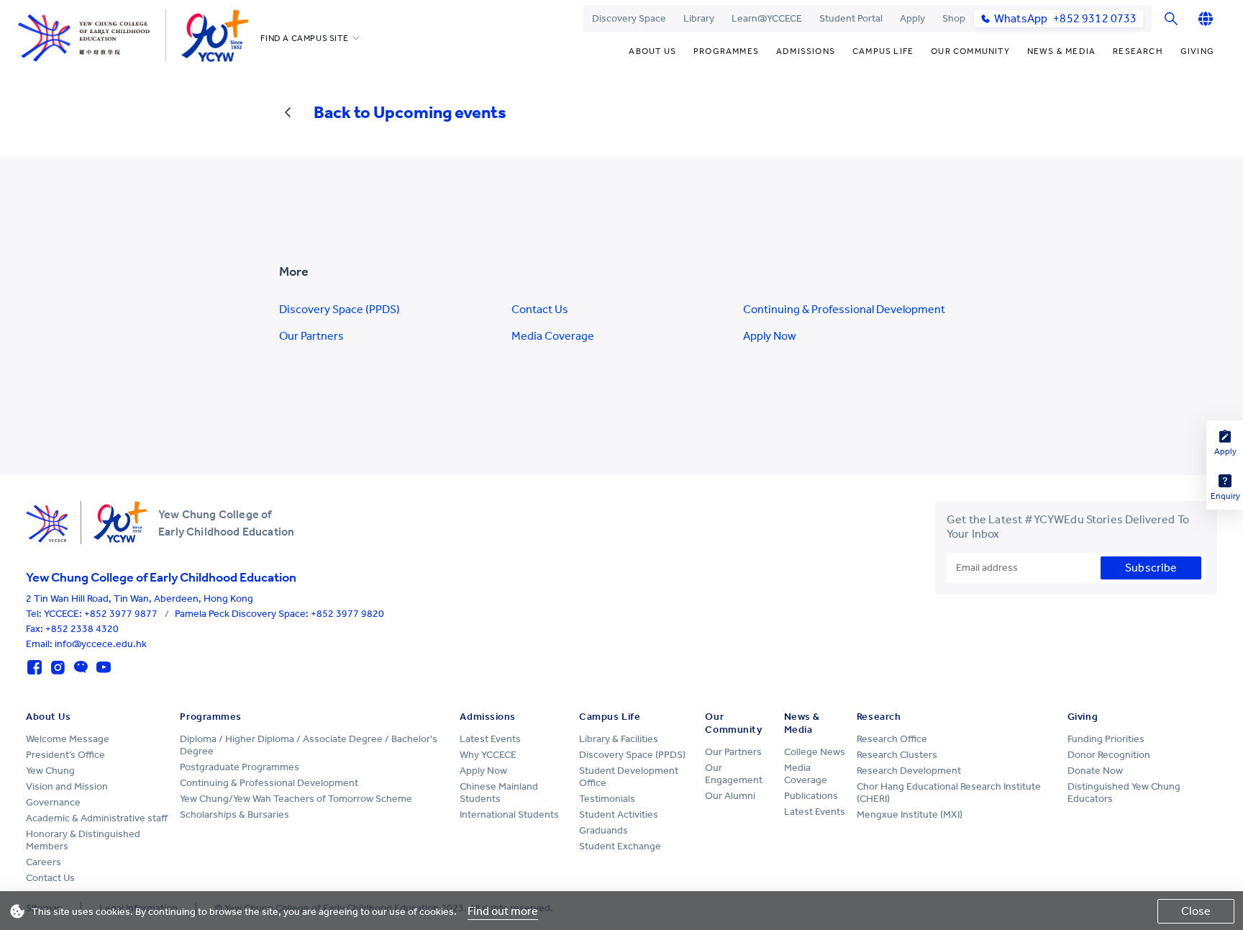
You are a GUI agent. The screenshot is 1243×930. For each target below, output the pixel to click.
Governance (53, 802)
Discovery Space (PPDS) (339, 309)
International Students (509, 814)
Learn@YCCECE (767, 18)
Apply (912, 18)
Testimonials (607, 799)
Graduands (603, 830)
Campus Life (883, 51)
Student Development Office (628, 776)
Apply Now (769, 336)
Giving (1197, 51)
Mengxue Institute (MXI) (909, 814)
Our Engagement (733, 774)
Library (698, 18)
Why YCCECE (488, 755)
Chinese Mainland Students (499, 792)
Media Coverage (552, 336)
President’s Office (65, 755)
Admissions (805, 51)
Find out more (503, 911)
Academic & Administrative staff (97, 818)
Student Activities (618, 814)
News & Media (1061, 51)
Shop (953, 18)
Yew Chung (50, 770)
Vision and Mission (67, 786)
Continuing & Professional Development (844, 309)
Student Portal (851, 18)
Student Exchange (620, 846)
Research (1138, 51)
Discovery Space (629, 18)
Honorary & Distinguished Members (83, 840)
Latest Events (490, 739)
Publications (811, 796)
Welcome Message (67, 739)
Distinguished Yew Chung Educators (1123, 792)
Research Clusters (897, 755)
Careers (43, 862)
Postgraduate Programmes (239, 767)
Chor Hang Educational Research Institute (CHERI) (949, 792)
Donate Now (1095, 770)
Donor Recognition (1108, 755)
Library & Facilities (618, 739)
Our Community (970, 51)
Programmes (726, 51)
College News (814, 752)
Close (1196, 911)
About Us (652, 51)
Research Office (892, 739)
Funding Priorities (1105, 739)
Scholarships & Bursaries (234, 814)
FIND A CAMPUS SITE (304, 38)
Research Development (909, 770)
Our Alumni (730, 796)
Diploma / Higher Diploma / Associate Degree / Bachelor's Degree (308, 745)
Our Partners (311, 336)
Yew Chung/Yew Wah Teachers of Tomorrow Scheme (296, 799)
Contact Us (539, 309)
